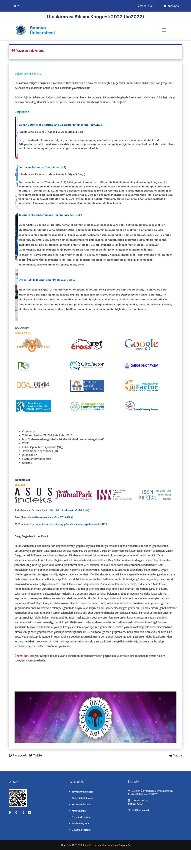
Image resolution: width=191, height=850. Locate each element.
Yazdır (177, 755)
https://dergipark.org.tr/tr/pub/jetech (69, 510)
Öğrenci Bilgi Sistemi (82, 798)
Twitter (37, 755)
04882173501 (135, 803)
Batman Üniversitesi (82, 791)
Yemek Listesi (78, 810)
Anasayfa (173, 5)
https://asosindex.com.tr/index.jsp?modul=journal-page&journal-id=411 (68, 524)
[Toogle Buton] (164, 30)
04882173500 (140, 800)
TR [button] (14, 6)
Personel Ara (145, 5)
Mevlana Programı (81, 829)
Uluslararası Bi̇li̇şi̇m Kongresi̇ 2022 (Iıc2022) (95, 16)
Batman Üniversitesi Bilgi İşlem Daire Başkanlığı (105, 845)
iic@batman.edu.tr (142, 810)
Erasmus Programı (81, 817)
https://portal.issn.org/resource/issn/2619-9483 (47, 517)
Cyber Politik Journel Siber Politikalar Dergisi (47, 279)
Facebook (20, 755)
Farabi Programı (80, 823)
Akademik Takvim (81, 804)
